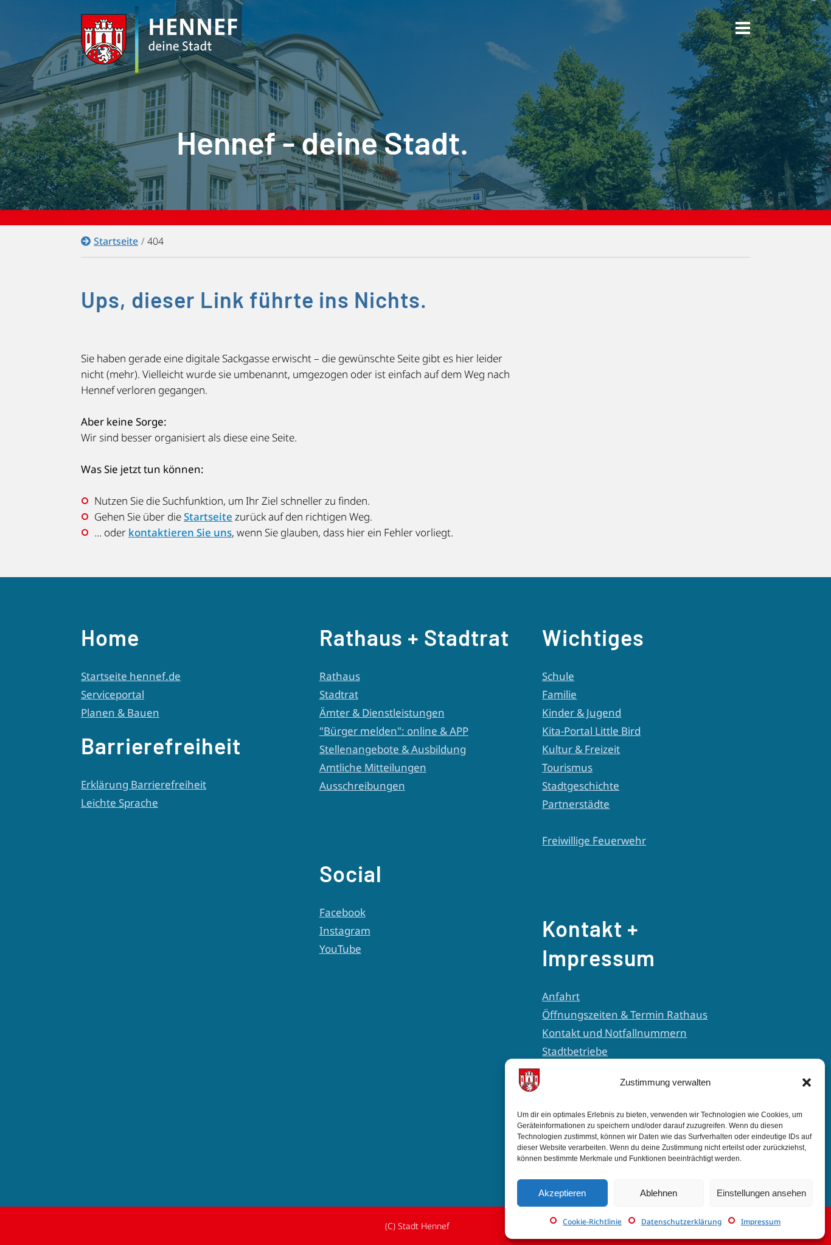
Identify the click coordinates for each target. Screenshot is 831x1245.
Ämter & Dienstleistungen (382, 713)
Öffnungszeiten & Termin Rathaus (625, 1015)
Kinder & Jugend (581, 713)
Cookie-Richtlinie (592, 1221)
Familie (559, 694)
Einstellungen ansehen (761, 1193)
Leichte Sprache (119, 803)
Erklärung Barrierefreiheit (143, 784)
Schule (558, 676)
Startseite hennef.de (131, 676)
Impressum (761, 1221)
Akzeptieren (562, 1193)
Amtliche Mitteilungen (372, 767)
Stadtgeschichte (580, 786)
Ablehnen (658, 1193)
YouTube (340, 949)
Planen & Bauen (120, 713)
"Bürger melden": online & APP (393, 731)
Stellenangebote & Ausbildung (392, 749)
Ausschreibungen (362, 786)
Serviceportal (112, 694)
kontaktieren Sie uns (180, 532)
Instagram (344, 931)
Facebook (342, 912)
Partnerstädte (576, 804)
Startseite (116, 241)
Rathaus (339, 676)
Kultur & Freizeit (581, 749)
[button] (807, 1082)
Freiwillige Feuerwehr (594, 840)
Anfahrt (561, 996)
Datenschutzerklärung (681, 1221)
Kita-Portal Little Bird (591, 731)
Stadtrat (338, 694)
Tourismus (567, 767)
